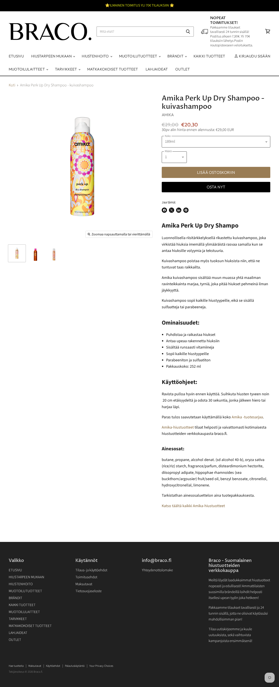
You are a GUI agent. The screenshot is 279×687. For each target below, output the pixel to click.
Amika (168, 114)
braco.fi (220, 433)
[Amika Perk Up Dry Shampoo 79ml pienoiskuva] (54, 253)
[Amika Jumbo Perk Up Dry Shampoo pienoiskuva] (35, 253)
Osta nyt (216, 186)
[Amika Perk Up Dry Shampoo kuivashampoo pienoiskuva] (17, 253)
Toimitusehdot (86, 577)
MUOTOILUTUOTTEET (138, 56)
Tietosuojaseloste (88, 591)
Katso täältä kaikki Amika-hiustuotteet (193, 506)
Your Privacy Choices (101, 666)
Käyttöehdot (53, 666)
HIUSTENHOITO (96, 56)
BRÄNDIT (175, 56)
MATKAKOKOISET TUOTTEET (112, 69)
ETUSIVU (16, 56)
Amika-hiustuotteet (178, 427)
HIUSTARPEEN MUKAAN (52, 56)
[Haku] (188, 32)
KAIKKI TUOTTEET (209, 56)
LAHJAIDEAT (157, 69)
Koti (12, 85)
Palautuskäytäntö (75, 666)
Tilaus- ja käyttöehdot (91, 570)
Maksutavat (83, 584)
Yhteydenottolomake (157, 570)
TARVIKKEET (66, 69)
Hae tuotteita (16, 666)
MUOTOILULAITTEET (27, 69)
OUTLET (182, 69)
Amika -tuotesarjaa (247, 417)
